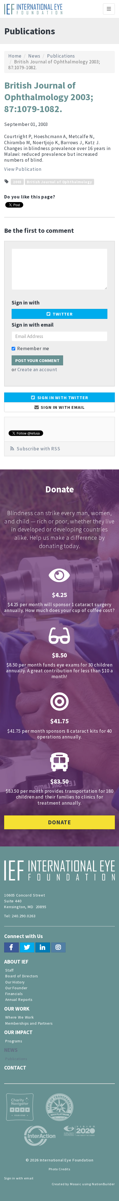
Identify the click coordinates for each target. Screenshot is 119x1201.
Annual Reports (18, 999)
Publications (61, 56)
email (28, 1178)
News (34, 56)
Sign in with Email (62, 407)
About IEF (16, 961)
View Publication (23, 169)
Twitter (62, 314)
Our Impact (18, 1032)
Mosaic (75, 1184)
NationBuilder (103, 1184)
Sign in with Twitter (62, 397)
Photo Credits (59, 1169)
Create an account (37, 369)
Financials (14, 993)
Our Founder (16, 988)
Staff (9, 970)
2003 (17, 181)
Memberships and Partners (28, 1023)
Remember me (33, 349)
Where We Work (19, 1017)
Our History (15, 982)
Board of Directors (21, 976)
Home (14, 56)
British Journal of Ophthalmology (59, 181)
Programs (13, 1041)
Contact (15, 1067)
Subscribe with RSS (38, 449)
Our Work (16, 1008)
